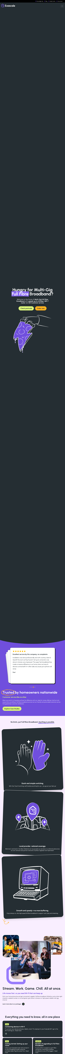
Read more (18, 1030)
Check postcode (26, 308)
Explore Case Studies (12, 709)
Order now (41, 308)
